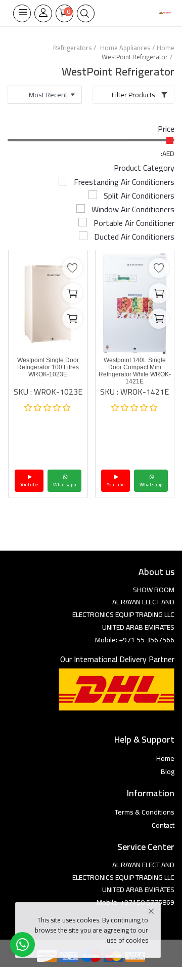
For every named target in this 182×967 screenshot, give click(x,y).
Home (165, 47)
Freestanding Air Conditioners (124, 182)
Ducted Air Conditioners (134, 236)
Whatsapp (151, 484)
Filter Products (134, 94)
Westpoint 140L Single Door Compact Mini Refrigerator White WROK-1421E (135, 371)
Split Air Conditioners (139, 195)
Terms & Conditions (144, 812)
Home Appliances (125, 47)
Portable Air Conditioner (134, 223)
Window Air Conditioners (133, 209)
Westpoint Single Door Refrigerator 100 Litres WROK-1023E (48, 367)
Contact (163, 825)
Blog (167, 771)
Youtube (115, 484)
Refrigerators (72, 47)
